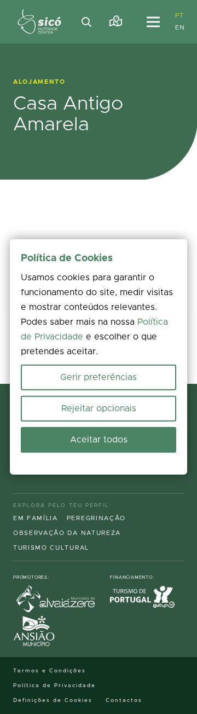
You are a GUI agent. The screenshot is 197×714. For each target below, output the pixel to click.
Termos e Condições (49, 670)
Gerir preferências (98, 377)
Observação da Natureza (67, 533)
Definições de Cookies (52, 700)
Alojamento (39, 82)
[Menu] (153, 22)
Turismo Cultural (51, 548)
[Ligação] (115, 21)
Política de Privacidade (54, 685)
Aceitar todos (99, 439)
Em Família (35, 518)
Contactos (124, 700)
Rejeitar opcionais (98, 408)
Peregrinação (96, 518)
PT (179, 16)
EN (179, 28)
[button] (86, 22)
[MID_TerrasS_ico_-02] (39, 22)
